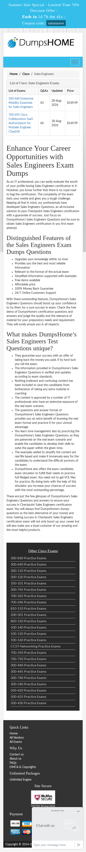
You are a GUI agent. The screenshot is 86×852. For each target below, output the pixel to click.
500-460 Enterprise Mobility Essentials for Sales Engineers (21, 103)
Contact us (17, 754)
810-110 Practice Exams (28, 608)
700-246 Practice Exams (28, 602)
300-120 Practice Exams (28, 577)
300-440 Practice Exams (28, 665)
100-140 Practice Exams (28, 627)
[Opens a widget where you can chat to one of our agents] (57, 828)
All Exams (16, 741)
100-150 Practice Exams (28, 633)
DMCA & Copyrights (23, 767)
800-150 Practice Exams (28, 621)
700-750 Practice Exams (28, 659)
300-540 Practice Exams (28, 684)
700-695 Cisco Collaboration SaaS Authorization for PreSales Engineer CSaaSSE (21, 123)
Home (14, 74)
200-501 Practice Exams (28, 615)
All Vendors (17, 737)
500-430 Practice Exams (28, 703)
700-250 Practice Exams (28, 652)
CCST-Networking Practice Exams (36, 646)
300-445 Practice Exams (28, 671)
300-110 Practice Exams (28, 570)
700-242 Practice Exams (28, 596)
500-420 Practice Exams (28, 690)
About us (15, 758)
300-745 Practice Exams (28, 589)
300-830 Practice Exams (28, 558)
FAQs (13, 762)
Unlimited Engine (20, 779)
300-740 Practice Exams (28, 678)
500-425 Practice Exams (28, 696)
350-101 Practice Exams (28, 583)
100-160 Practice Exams (28, 640)
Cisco (25, 74)
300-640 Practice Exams (28, 564)
